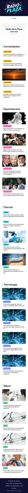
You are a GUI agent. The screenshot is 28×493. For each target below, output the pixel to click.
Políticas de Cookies (14, 480)
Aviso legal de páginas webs (14, 483)
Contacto (14, 488)
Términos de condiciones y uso (14, 485)
